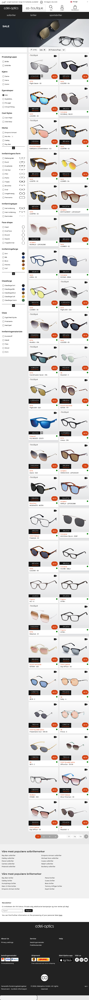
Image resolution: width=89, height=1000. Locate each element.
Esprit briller (49, 889)
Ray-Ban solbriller (8, 855)
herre (7, 80)
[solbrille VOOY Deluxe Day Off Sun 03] (43, 811)
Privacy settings (7, 942)
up (86, 986)
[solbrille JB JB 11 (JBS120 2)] (43, 746)
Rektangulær (9, 158)
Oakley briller (7, 881)
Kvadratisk (8, 166)
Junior (7, 84)
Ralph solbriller (47, 864)
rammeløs (9, 216)
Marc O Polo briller (9, 886)
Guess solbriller (47, 861)
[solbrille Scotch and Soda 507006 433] (43, 648)
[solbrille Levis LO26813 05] (43, 291)
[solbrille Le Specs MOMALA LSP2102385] (43, 228)
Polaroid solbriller (8, 866)
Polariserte (8, 321)
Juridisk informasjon (19, 989)
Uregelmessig (9, 193)
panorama (8, 197)
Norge (75, 2)
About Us (5, 939)
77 (69, 836)
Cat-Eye (7, 170)
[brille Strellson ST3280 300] (43, 779)
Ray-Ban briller (7, 878)
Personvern (5, 989)
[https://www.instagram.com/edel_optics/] (81, 960)
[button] (11, 8)
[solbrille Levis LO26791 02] (43, 163)
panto (7, 178)
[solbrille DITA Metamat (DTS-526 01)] (43, 616)
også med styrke (11, 317)
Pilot (6, 174)
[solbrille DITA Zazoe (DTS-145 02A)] (43, 454)
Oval (6, 189)
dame (7, 76)
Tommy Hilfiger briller (53, 886)
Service (33, 939)
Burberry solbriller (48, 866)
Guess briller (50, 881)
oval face (8, 231)
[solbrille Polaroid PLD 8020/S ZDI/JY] (43, 422)
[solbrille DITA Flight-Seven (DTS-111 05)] (43, 65)
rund (7, 162)
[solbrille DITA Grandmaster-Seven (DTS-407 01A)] (43, 357)
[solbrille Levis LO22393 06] (43, 552)
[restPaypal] (14, 959)
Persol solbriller (8, 861)
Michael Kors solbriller (49, 858)
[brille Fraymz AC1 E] (43, 584)
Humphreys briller (9, 883)
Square (7, 239)
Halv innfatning (10, 212)
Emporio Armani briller (11, 889)
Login (62, 10)
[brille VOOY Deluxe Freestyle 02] (43, 520)
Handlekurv (75, 10)
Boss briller (49, 883)
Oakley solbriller (8, 858)
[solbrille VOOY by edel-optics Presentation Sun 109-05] (43, 713)
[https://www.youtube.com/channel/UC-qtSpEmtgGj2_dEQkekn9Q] (86, 960)
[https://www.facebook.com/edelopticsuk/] (77, 960)
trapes (7, 182)
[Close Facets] (13, 49)
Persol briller (50, 878)
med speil (8, 325)
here (60, 915)
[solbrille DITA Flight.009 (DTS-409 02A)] (43, 389)
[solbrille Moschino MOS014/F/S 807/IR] (43, 487)
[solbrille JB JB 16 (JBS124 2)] (43, 681)
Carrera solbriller (8, 864)
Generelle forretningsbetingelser (13, 986)
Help (61, 939)
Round (7, 235)
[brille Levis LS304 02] (43, 260)
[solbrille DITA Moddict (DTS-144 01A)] (43, 324)
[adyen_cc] (3, 959)
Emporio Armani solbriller (51, 855)
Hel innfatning (10, 208)
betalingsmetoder (37, 942)
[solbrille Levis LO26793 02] (43, 195)
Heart (7, 227)
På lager (8, 103)
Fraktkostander (36, 945)
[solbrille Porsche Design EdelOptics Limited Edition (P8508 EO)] (43, 130)
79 (80, 836)
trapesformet (9, 243)
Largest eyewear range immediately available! (22, 2)
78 (75, 836)
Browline (8, 186)
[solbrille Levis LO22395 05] (43, 98)
